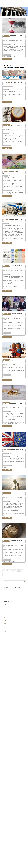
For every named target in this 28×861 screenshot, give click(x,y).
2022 (5, 615)
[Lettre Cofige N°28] (14, 482)
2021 (5, 617)
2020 (5, 620)
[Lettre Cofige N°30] (14, 392)
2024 (5, 609)
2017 (5, 628)
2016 (5, 631)
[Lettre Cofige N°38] (14, 72)
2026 (5, 604)
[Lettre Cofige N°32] (14, 303)
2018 (5, 625)
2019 (5, 623)
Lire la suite (7, 59)
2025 (5, 607)
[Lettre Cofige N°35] (14, 209)
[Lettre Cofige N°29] (14, 439)
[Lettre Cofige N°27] (14, 530)
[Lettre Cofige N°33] (14, 255)
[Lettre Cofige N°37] (14, 115)
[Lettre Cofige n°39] (14, 25)
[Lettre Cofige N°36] (14, 161)
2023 (5, 612)
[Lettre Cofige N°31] (14, 350)
